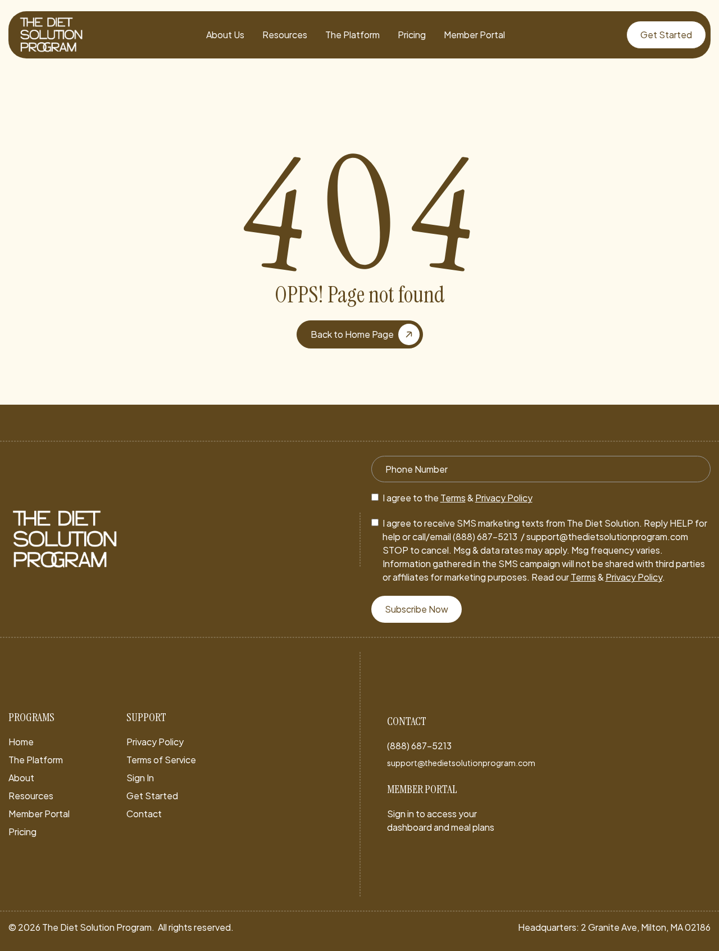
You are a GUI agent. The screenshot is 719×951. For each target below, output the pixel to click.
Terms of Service (161, 760)
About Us (225, 34)
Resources (284, 34)
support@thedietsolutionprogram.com (461, 763)
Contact (144, 813)
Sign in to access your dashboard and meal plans (440, 820)
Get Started (152, 795)
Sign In (140, 778)
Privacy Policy (504, 498)
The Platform (352, 34)
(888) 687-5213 (419, 745)
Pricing (412, 34)
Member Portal (474, 34)
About (21, 778)
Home (21, 742)
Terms (453, 498)
